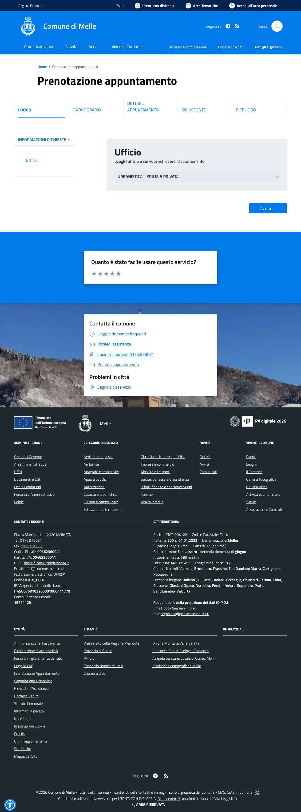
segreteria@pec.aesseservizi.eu (185, 614)
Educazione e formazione (103, 509)
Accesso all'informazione (188, 47)
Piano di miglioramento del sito (38, 658)
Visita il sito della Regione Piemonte (111, 643)
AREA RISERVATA (150, 804)
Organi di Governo (28, 456)
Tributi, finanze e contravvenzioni (166, 487)
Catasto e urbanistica (100, 494)
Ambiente (91, 464)
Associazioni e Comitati (264, 509)
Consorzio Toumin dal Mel (103, 666)
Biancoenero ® (169, 798)
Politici (19, 502)
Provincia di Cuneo (98, 651)
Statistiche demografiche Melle (176, 666)
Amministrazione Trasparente (37, 643)
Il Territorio (254, 472)
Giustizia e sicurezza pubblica (163, 456)
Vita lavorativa (152, 502)
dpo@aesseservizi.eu (180, 608)
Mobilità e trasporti (155, 472)
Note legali (22, 718)
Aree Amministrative (30, 464)
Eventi (251, 456)
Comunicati (208, 472)
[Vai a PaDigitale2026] (258, 421)
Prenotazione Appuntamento (36, 673)
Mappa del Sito (25, 756)
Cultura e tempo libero (101, 502)
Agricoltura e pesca (98, 456)
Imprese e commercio (157, 464)
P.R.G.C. (89, 658)
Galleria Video (256, 487)
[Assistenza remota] (256, 792)
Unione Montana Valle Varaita (175, 643)
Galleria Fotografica (261, 479)
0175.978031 (31, 540)
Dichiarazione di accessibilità (36, 651)
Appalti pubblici (95, 479)
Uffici (18, 472)
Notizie (205, 456)
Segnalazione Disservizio (33, 681)
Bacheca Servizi (26, 696)
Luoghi (251, 464)
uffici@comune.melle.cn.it (44, 568)
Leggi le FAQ (24, 666)
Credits (19, 733)
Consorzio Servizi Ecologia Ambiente (180, 651)
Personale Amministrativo (34, 494)
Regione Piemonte (30, 5)
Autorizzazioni (94, 487)
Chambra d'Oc (95, 673)
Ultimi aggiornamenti (30, 741)
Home (42, 66)
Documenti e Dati (27, 479)
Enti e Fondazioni (27, 487)
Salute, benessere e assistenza (165, 479)
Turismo (147, 494)
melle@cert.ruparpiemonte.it (46, 563)
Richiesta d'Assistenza (31, 688)
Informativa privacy (29, 711)
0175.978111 (32, 546)
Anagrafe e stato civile (101, 472)
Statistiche (22, 748)
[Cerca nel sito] (277, 26)
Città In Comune (239, 792)
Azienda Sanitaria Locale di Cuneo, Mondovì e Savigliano (196, 658)
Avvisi (204, 464)
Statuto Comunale (28, 703)
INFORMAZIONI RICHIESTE (42, 139)
